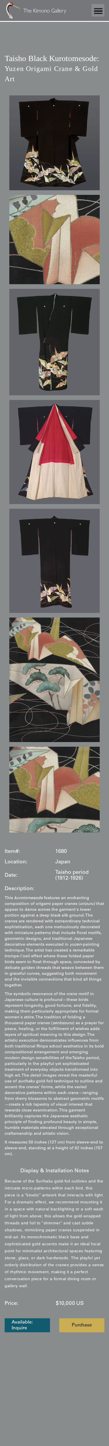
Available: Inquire (22, 1325)
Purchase (82, 1325)
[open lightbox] (54, 142)
